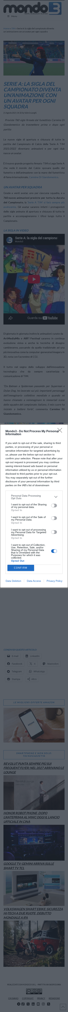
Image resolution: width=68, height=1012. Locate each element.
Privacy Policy (54, 580)
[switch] (54, 505)
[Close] (60, 431)
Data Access (34, 580)
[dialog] (34, 506)
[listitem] (34, 497)
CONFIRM (20, 567)
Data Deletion (13, 580)
